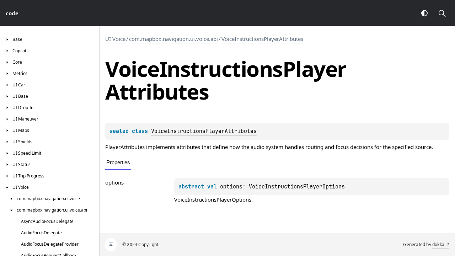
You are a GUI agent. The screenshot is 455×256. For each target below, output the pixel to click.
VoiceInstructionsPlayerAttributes (262, 38)
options (114, 182)
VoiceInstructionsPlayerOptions (297, 186)
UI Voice (115, 38)
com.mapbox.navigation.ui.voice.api (173, 38)
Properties (118, 162)
